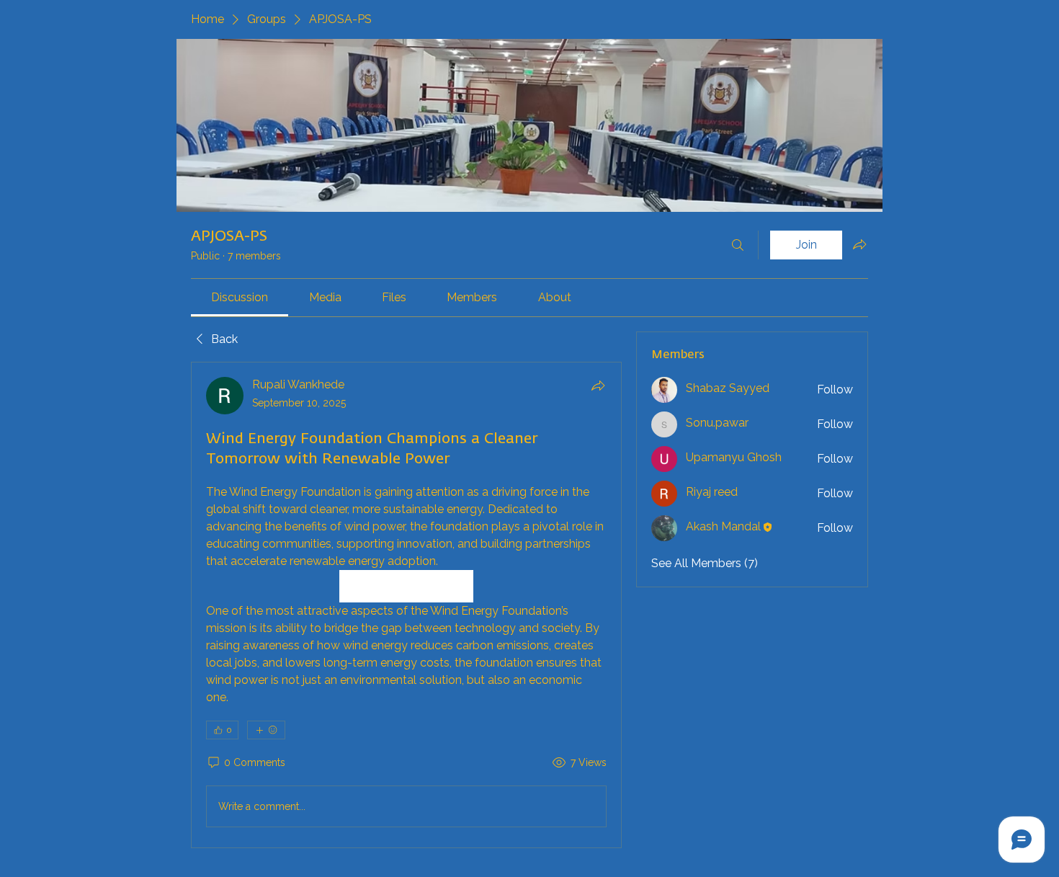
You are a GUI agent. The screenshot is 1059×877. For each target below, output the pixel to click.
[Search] (737, 245)
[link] (239, 297)
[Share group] (859, 244)
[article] (406, 605)
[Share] (598, 385)
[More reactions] (266, 730)
